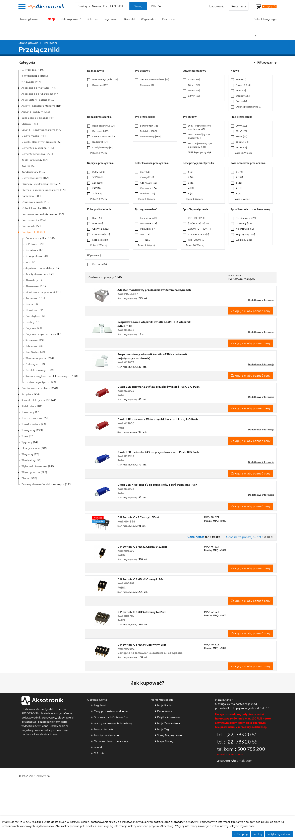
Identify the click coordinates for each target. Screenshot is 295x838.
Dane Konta (164, 711)
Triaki (24, 436)
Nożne (29, 303)
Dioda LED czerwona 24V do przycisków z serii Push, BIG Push (158, 387)
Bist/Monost (149, 125)
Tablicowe (31, 346)
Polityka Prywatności (279, 834)
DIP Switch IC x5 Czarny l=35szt (138, 517)
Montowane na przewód (40, 291)
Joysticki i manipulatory (39, 267)
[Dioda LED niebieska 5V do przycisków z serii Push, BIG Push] (102, 491)
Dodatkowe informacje (261, 300)
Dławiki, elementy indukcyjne (38, 141)
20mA (241, 125)
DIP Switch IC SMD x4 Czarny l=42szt (141, 644)
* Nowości (27, 81)
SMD (145, 234)
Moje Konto (164, 705)
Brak (97, 223)
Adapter (241, 79)
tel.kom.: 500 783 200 (241, 749)
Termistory (27, 412)
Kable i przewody (31, 159)
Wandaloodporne (36, 358)
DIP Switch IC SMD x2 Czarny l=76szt (141, 579)
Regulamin (111, 19)
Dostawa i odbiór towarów (111, 717)
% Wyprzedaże (30, 75)
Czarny (147, 177)
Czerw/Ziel (148, 182)
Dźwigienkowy (102, 147)
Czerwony (148, 188)
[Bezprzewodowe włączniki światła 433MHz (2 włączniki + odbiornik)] (102, 328)
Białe (97, 218)
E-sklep (50, 19)
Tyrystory (26, 442)
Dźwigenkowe (34, 255)
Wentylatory (28, 460)
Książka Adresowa (168, 717)
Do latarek (31, 249)
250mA (241, 147)
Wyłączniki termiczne (34, 466)
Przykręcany (245, 234)
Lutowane (148, 223)
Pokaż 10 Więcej (195, 245)
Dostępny (100, 85)
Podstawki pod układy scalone (39, 213)
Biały (145, 172)
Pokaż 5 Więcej (146, 199)
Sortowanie (234, 275)
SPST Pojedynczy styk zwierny (199, 154)
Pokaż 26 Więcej (243, 153)
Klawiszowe (32, 285)
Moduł (241, 90)
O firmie (92, 19)
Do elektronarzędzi (37, 370)
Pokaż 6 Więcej (194, 199)
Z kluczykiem (33, 364)
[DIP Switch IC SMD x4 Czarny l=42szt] (102, 651)
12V (97, 182)
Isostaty (30, 322)
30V (97, 193)
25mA (241, 131)
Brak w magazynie (105, 79)
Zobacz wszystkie (36, 237)
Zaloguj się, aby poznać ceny (250, 311)
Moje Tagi (163, 729)
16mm (194, 85)
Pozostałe (147, 85)
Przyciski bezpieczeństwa (40, 334)
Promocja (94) (99, 264)
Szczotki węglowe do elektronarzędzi (47, 376)
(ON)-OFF (196, 218)
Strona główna (28, 19)
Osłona (241, 101)
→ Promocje (29, 69)
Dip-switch (100, 131)
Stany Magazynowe (169, 735)
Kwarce (25, 165)
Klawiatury (31, 279)
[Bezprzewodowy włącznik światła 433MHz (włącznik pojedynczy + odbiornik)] (102, 361)
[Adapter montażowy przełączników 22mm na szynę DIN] (102, 296)
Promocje (168, 19)
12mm (194, 79)
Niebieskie (100, 239)
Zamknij (257, 834)
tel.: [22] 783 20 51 (237, 735)
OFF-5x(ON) (196, 239)
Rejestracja (238, 6)
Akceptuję (242, 834)
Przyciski (30, 328)
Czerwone (101, 234)
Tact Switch (32, 352)
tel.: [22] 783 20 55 (237, 742)
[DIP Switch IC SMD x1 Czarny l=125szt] (102, 553)
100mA (242, 142)
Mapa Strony (165, 741)
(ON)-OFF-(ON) (198, 223)
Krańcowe (31, 297)
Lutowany (244, 223)
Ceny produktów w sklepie (111, 711)
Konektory (148, 218)
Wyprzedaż (148, 19)
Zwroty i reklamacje (106, 735)
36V (97, 177)
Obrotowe (31, 309)
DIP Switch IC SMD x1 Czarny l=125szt (142, 547)
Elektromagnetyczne (37, 382)
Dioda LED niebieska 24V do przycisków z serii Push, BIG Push (158, 452)
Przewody (147, 228)
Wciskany (244, 239)
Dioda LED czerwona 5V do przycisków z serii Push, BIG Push (157, 419)
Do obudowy (246, 218)
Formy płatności (104, 729)
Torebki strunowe (32, 418)
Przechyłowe (33, 316)
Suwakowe (31, 340)
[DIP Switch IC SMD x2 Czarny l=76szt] (102, 586)
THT (145, 239)
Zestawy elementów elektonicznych (42, 484)
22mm (194, 95)
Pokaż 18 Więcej (99, 153)
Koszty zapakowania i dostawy (113, 723)
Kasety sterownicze (36, 273)
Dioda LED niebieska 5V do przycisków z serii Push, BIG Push (157, 484)
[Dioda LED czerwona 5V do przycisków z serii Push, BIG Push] (102, 426)
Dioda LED (243, 85)
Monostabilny (150, 136)
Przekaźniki (28, 225)
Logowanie (216, 6)
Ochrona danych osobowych (112, 741)
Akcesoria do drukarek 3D (37, 93)
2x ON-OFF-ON (198, 234)
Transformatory (30, 424)
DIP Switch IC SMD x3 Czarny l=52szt (141, 612)
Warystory (27, 454)
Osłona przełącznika (248, 106)
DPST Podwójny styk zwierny (199, 136)
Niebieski (147, 193)
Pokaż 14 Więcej (99, 199)
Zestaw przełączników (154, 79)
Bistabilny (148, 131)
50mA (241, 136)
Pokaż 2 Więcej (98, 245)
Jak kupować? (71, 19)
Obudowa (243, 95)
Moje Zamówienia (168, 723)
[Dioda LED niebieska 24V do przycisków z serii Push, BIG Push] (102, 458)
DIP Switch (32, 243)
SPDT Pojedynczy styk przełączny (200, 145)
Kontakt (129, 19)
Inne (28, 261)
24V (96, 188)
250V (98, 172)
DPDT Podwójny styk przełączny (199, 127)
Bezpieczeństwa (103, 125)
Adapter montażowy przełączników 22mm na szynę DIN (154, 290)
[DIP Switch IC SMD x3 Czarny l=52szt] (102, 618)
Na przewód (245, 228)
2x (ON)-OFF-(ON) (199, 228)
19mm (194, 90)
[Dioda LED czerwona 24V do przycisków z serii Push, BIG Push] (102, 393)
